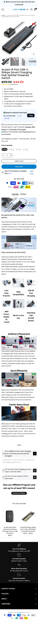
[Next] (35, 516)
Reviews (23, 194)
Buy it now (19, 167)
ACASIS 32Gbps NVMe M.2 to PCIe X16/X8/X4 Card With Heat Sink (28, 529)
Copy (31, 115)
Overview (15, 194)
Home (3, 15)
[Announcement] (19, 3)
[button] (28, 9)
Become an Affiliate (19, 493)
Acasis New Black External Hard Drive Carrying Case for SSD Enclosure (10, 530)
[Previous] (3, 516)
